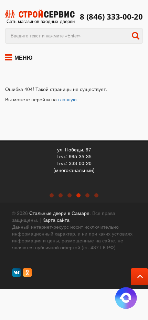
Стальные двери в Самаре (59, 212)
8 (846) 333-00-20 (111, 17)
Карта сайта (56, 219)
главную (67, 99)
